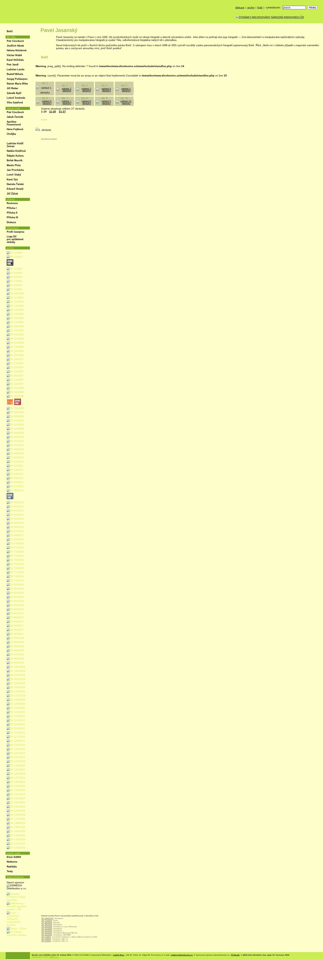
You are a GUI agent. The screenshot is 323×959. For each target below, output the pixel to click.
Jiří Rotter (12, 88)
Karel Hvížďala (15, 59)
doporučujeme (15, 876)
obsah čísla (13, 108)
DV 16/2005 (46, 933)
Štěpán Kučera (15, 155)
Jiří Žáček (12, 193)
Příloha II (12, 212)
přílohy (11, 199)
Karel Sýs (12, 179)
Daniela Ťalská (15, 184)
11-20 (52, 111)
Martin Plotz (14, 165)
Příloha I (12, 208)
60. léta (11, 37)
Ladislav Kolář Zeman (15, 145)
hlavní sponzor (15, 882)
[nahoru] (11, 946)
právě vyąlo (13, 853)
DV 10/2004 (46, 935)
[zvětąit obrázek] (65, 91)
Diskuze (11, 222)
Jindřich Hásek (15, 45)
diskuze (239, 7)
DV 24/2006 (46, 927)
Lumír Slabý (14, 174)
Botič (10, 31)
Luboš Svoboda (16, 97)
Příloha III (12, 217)
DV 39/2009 (46, 922)
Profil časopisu (15, 231)
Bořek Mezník (14, 160)
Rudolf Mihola (15, 74)
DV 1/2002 (46, 941)
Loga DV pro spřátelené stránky (15, 239)
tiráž (259, 7)
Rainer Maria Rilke (17, 83)
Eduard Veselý (15, 188)
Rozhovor (12, 203)
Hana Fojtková (15, 129)
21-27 (62, 111)
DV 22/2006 (46, 931)
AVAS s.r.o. (54, 957)
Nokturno (12, 861)
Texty (10, 871)
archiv (250, 7)
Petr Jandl (13, 64)
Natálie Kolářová (16, 150)
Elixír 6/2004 (14, 857)
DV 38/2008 (46, 924)
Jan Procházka (15, 170)
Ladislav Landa (15, 69)
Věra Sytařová (15, 102)
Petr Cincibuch (15, 41)
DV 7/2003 (46, 937)
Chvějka (11, 133)
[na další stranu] (319, 27)
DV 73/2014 (46, 920)
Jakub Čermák (15, 116)
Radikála (12, 866)
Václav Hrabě (14, 55)
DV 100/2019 (47, 918)
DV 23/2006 (46, 929)
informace (13, 227)
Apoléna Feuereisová (14, 123)
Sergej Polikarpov (17, 79)
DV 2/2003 (46, 939)
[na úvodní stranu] (18, 11)
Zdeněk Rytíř (14, 93)
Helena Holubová (16, 50)
